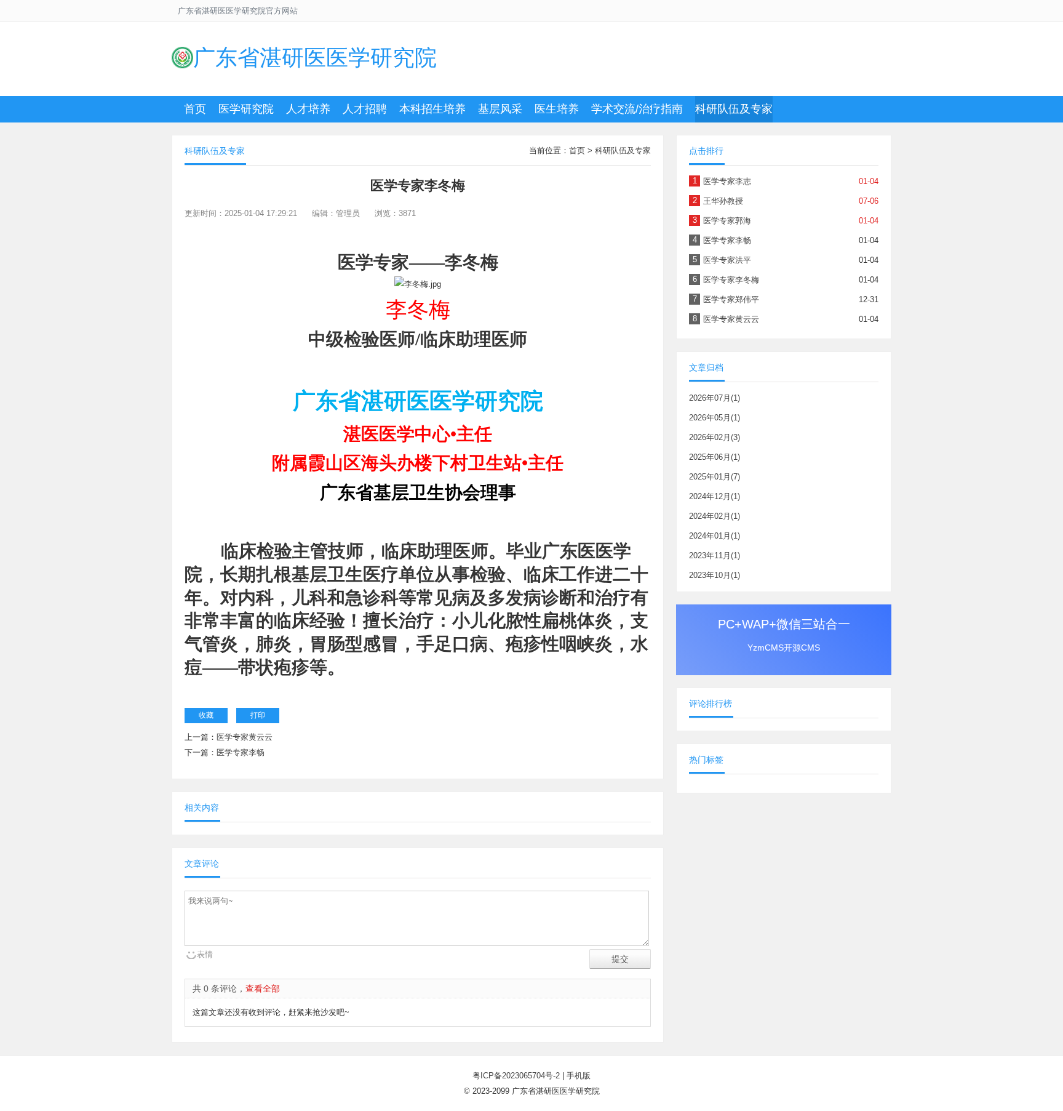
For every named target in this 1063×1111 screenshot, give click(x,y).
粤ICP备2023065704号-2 (516, 1075)
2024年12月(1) (714, 496)
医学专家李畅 (241, 752)
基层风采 (500, 109)
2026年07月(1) (714, 398)
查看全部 (262, 988)
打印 (257, 715)
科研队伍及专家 (734, 109)
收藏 (206, 715)
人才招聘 (365, 109)
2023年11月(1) (714, 555)
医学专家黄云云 (245, 737)
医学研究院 (246, 109)
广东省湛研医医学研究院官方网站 (238, 10)
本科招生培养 (432, 109)
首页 (195, 109)
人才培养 (308, 109)
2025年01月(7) (714, 476)
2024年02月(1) (714, 516)
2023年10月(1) (714, 575)
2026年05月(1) (714, 417)
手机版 (579, 1075)
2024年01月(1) (714, 535)
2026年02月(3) (714, 437)
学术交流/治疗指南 (637, 109)
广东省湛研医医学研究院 (315, 57)
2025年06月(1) (714, 457)
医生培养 (557, 109)
